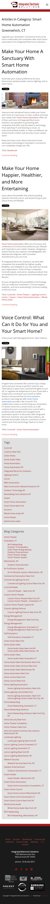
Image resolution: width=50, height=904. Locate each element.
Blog (42, 842)
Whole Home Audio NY (14, 513)
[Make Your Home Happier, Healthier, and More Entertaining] (25, 224)
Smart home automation (28, 117)
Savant (13, 297)
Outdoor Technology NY (14, 490)
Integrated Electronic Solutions (17, 471)
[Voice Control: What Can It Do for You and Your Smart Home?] (25, 363)
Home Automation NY (13, 467)
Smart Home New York (14, 505)
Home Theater (23, 294)
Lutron (5, 297)
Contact (25, 844)
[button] (47, 4)
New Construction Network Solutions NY (21, 486)
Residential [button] (27, 839)
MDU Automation (11, 482)
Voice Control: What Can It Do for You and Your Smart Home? (25, 324)
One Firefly (44, 896)
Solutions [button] (10, 842)
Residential (12, 150)
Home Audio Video (12, 459)
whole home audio (12, 521)
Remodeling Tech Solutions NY (17, 494)
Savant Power (22, 842)
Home (7, 839)
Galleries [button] (34, 842)
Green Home (9, 455)
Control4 (11, 294)
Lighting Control (39, 294)
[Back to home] (25, 4)
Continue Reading (9, 155)
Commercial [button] (39, 839)
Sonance (8, 509)
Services (16, 839)
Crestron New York (12, 452)
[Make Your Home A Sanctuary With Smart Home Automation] (25, 100)
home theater (10, 517)
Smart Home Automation (29, 297)
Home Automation (12, 463)
